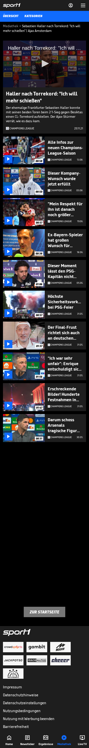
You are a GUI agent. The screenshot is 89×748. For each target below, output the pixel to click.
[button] (44, 63)
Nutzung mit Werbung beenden (28, 718)
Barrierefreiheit (16, 726)
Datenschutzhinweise (20, 695)
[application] (44, 64)
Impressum (12, 687)
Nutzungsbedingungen (22, 710)
